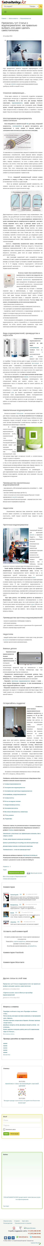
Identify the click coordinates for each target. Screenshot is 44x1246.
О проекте (17, 1221)
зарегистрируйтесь (19, 941)
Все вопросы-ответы (8, 1034)
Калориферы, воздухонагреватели (15, 794)
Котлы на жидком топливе (12, 801)
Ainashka (13, 922)
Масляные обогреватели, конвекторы (16, 812)
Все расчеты (6, 1054)
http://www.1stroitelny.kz (30, 855)
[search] (41, 6)
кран (34, 577)
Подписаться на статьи (16, 872)
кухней (14, 497)
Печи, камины (9, 815)
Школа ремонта (13, 18)
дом (12, 392)
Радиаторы (8, 818)
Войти (6, 1134)
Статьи (11, 830)
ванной (32, 535)
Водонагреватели (25, 18)
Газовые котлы (9, 798)
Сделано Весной (35, 1242)
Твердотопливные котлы (12, 805)
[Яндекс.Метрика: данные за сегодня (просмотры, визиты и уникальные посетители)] (29, 1228)
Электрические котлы (11, 808)
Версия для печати (36, 873)
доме (31, 356)
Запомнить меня (11, 1129)
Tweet (4, 869)
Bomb (12, 913)
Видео (5, 1154)
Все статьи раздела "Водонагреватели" (15, 876)
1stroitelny (14, 84)
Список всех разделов (9, 879)
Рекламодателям (7, 1223)
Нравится (6, 866)
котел (34, 239)
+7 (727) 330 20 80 (34, 1233)
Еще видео (6, 1206)
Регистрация (14, 1134)
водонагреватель (17, 103)
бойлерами (19, 413)
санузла (6, 640)
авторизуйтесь (32, 946)
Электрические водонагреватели (14, 787)
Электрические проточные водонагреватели (18, 791)
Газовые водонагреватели (12, 784)
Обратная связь (7, 1221)
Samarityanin (14, 894)
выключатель (27, 279)
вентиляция (35, 363)
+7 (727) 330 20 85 (34, 1231)
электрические (34, 347)
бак (28, 123)
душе (33, 604)
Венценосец (14, 905)
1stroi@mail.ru (23, 1237)
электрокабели (17, 126)
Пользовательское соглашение (23, 1223)
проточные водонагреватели (21, 681)
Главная (4, 18)
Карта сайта (25, 1221)
